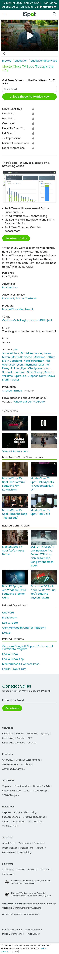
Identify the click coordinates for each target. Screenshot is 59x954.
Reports (6, 812)
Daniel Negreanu (31, 353)
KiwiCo (6, 632)
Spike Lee (20, 376)
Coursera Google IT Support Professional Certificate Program (27, 647)
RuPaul (15, 368)
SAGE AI (32, 742)
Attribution (27, 764)
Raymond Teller (34, 364)
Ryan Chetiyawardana (35, 368)
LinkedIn (45, 869)
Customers (24, 843)
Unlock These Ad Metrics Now (30, 97)
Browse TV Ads (41, 786)
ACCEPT (15, 951)
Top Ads (6, 786)
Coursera (8, 612)
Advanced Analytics (13, 769)
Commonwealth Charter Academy (24, 627)
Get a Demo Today (16, 238)
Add (15, 349)
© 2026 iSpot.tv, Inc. (12, 929)
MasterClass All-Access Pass (20, 664)
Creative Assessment (28, 759)
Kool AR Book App (13, 659)
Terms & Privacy (33, 929)
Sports (20, 738)
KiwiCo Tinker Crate (14, 669)
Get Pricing (25, 852)
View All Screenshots (15, 451)
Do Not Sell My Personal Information (20, 914)
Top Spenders (22, 786)
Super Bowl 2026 (11, 790)
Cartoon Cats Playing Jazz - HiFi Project (27, 320)
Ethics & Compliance (13, 933)
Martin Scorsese (22, 357)
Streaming (8, 738)
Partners (41, 847)
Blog (34, 812)
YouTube (30, 298)
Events (6, 821)
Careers (38, 843)
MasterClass (10, 287)
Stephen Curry (37, 376)
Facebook (8, 298)
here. (38, 907)
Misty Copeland (12, 361)
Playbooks (18, 821)
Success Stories (11, 817)
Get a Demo (9, 852)
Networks (32, 733)
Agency (45, 733)
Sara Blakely (35, 372)
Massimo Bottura (44, 357)
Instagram (8, 874)
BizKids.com (9, 617)
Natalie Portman (34, 361)
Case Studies (21, 812)
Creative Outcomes (34, 817)
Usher (15, 379)
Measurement (10, 764)
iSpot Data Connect (13, 742)
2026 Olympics (10, 795)
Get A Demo (12, 708)
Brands (20, 733)
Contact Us (26, 847)
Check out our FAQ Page (29, 401)
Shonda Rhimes (12, 390)
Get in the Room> (46, 6)
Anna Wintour (10, 353)
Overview (7, 733)
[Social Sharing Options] (4, 53)
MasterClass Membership (18, 309)
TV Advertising (10, 826)
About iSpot (8, 843)
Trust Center (33, 933)
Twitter (20, 298)
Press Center (9, 847)
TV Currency (34, 821)
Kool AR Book (10, 622)
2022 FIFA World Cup (35, 790)
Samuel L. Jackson (13, 372)
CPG (30, 738)
